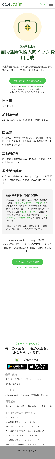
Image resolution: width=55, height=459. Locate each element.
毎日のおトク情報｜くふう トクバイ (20, 422)
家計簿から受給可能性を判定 (27, 80)
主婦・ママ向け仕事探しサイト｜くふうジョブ (25, 444)
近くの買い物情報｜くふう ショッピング (22, 440)
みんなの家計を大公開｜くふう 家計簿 (21, 435)
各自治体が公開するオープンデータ (30, 203)
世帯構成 (37, 86)
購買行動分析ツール (39, 395)
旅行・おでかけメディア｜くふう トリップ (23, 426)
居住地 (24, 86)
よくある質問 (18, 406)
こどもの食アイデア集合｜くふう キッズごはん (25, 431)
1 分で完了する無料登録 (27, 261)
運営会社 (9, 379)
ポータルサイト (12, 417)
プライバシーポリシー (34, 379)
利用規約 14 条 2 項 (28, 212)
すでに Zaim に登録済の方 (27, 268)
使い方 (8, 406)
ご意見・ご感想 (46, 406)
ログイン (41, 4)
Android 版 (25, 395)
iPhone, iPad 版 (12, 395)
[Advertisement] (27, 300)
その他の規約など (13, 384)
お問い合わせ (32, 406)
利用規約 (18, 379)
